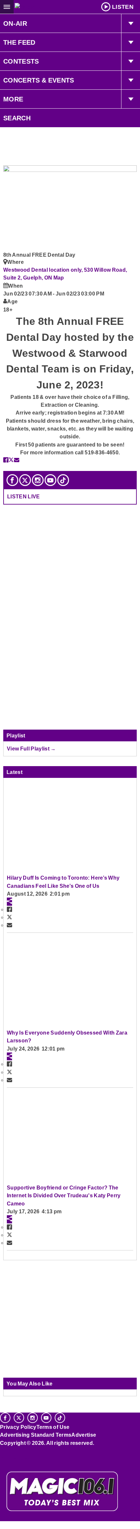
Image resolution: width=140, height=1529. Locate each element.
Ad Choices (15, 1458)
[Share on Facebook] (5, 459)
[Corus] (1, 1452)
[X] (25, 480)
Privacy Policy (18, 1427)
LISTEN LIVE (23, 496)
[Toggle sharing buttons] (9, 901)
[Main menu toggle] (7, 7)
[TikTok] (63, 480)
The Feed (19, 42)
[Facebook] (12, 480)
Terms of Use (53, 1427)
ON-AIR (15, 23)
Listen (122, 7)
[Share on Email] (16, 459)
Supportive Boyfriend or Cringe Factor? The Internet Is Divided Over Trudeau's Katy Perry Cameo (64, 1195)
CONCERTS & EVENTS (38, 80)
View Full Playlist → (31, 748)
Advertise (83, 1435)
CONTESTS (21, 61)
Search (17, 118)
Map (58, 277)
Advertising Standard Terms (35, 1435)
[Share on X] (11, 459)
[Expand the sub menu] (130, 23)
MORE (13, 99)
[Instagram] (38, 480)
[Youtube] (50, 480)
